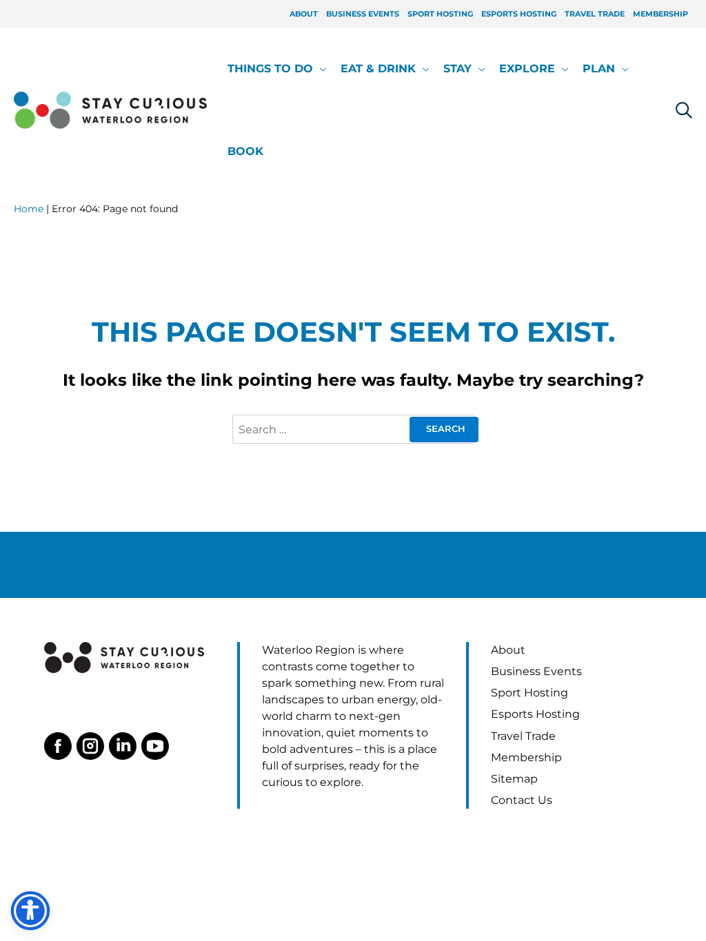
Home (28, 209)
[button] (320, 69)
